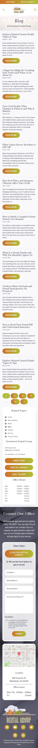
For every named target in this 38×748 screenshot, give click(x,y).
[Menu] (34, 9)
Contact (10, 430)
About (10, 424)
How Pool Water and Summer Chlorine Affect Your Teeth (17, 182)
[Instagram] (23, 727)
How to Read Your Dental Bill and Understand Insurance (17, 325)
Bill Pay (10, 433)
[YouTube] (15, 727)
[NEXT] (24, 401)
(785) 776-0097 (10, 524)
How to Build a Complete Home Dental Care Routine (19, 218)
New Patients (12, 420)
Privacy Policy (13, 436)
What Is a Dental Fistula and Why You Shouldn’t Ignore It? (17, 253)
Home (10, 417)
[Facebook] (6, 727)
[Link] (4, 10)
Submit (19, 634)
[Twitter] (31, 727)
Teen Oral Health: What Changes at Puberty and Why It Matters (18, 108)
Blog (9, 427)
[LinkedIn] (15, 735)
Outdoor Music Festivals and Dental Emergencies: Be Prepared (17, 288)
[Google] (23, 735)
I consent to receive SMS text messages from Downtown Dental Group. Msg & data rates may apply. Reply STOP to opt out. (18, 624)
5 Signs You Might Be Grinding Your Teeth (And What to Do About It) (18, 72)
